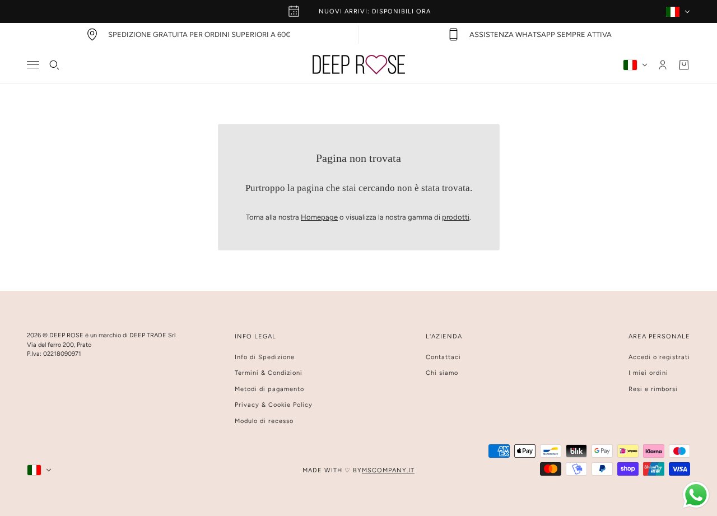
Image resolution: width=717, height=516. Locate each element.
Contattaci (443, 357)
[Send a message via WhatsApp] (696, 495)
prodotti (455, 217)
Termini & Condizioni (268, 372)
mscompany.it (388, 470)
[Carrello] (684, 65)
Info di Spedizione (265, 357)
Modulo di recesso (264, 421)
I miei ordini (648, 372)
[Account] (663, 65)
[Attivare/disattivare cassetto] (33, 64)
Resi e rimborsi (653, 389)
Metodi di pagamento (269, 389)
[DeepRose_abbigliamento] (359, 65)
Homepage (319, 217)
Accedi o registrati (659, 357)
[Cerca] (54, 65)
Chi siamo (442, 372)
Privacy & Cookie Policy (274, 404)
